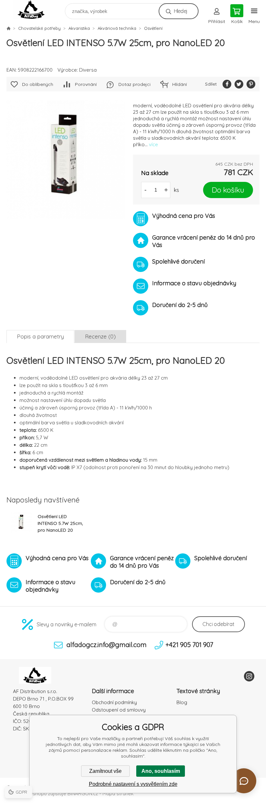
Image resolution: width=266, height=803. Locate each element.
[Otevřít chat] (243, 780)
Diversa (88, 70)
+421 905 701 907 (189, 645)
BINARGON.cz (82, 793)
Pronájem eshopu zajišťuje (36, 793)
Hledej (180, 11)
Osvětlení (153, 28)
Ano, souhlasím (160, 771)
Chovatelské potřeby (39, 28)
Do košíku (228, 190)
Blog (181, 702)
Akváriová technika (117, 28)
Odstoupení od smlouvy (119, 710)
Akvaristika (79, 28)
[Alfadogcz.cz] (8, 28)
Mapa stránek (118, 793)
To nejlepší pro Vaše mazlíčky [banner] (35, 9)
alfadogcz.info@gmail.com (106, 645)
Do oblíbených (37, 84)
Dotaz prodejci (134, 84)
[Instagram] (249, 676)
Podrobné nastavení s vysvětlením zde (133, 784)
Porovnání (86, 84)
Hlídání (179, 84)
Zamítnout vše (105, 771)
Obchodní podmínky (114, 702)
